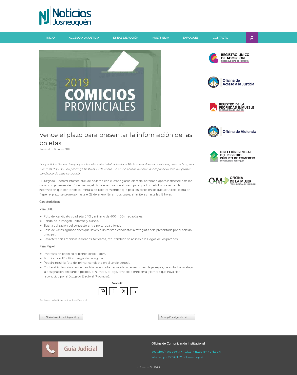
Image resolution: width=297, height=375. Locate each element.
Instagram (201, 351)
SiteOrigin (155, 367)
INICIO (50, 37)
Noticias (58, 300)
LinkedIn (215, 351)
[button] (252, 37)
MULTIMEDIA (161, 37)
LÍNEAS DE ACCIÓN (125, 37)
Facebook (172, 351)
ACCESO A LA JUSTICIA (84, 37)
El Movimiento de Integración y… (61, 317)
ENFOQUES (191, 37)
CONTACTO (220, 37)
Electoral (82, 300)
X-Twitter (187, 351)
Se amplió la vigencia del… (177, 317)
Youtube (157, 351)
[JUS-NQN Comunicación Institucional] (65, 16)
